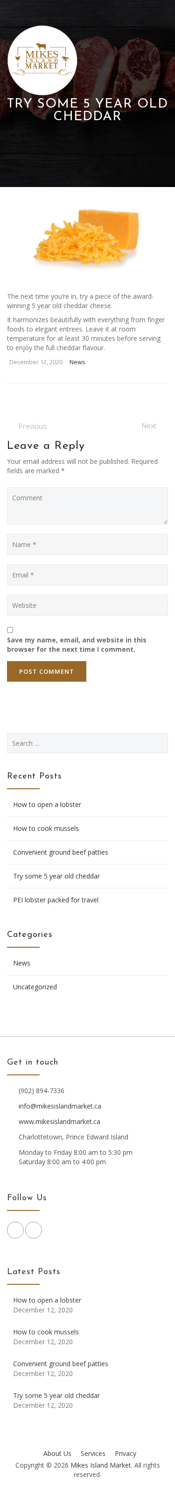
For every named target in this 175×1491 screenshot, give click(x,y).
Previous (33, 426)
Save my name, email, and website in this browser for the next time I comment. (77, 644)
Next (149, 425)
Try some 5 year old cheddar (56, 876)
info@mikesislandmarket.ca (60, 1106)
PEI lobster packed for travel (55, 899)
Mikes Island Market (100, 1465)
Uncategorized (35, 986)
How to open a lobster (47, 804)
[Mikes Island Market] (42, 60)
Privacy (125, 1453)
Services (93, 1453)
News (77, 362)
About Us (57, 1453)
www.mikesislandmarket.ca (59, 1121)
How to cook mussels (46, 828)
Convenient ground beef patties (60, 852)
